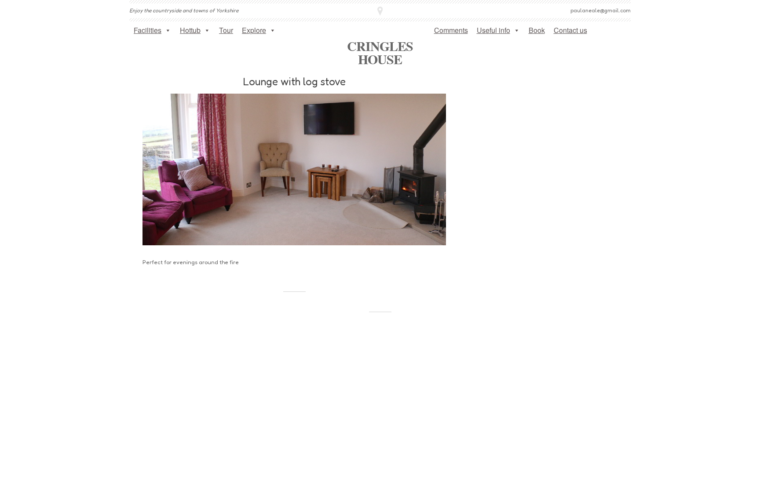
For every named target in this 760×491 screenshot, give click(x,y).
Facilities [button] (147, 30)
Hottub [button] (190, 30)
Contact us (570, 30)
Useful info (493, 30)
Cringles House (380, 52)
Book (537, 30)
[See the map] (380, 11)
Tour (226, 30)
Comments (451, 30)
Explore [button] (254, 30)
